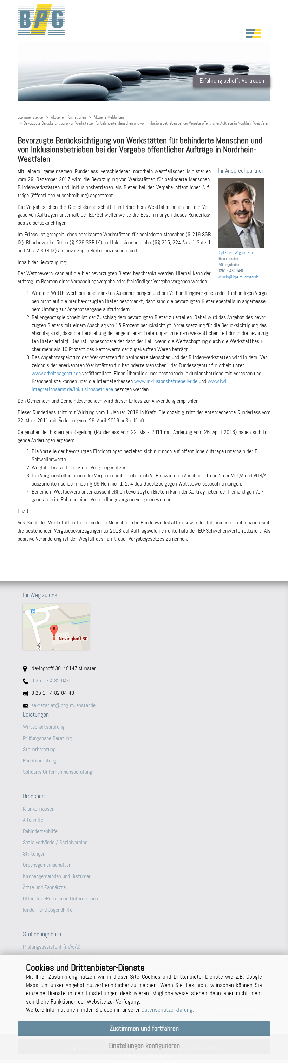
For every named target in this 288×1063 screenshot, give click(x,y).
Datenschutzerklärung (166, 1010)
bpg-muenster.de (30, 117)
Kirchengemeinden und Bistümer (57, 876)
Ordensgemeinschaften (47, 864)
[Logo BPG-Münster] (144, 19)
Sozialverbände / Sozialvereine (55, 842)
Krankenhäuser (38, 808)
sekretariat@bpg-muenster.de (63, 705)
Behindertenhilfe (40, 831)
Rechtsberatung (39, 760)
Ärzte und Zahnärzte (44, 887)
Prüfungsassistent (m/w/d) (51, 946)
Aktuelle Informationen (68, 117)
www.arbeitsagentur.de (56, 373)
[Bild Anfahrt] (144, 627)
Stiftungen (34, 853)
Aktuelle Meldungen (109, 117)
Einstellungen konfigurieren (144, 1045)
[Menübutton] (253, 33)
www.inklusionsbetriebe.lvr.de (165, 381)
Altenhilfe (33, 820)
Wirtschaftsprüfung (43, 727)
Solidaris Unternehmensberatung (57, 771)
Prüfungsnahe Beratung (47, 738)
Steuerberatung (39, 749)
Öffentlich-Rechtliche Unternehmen (60, 898)
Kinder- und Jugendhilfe (47, 909)
